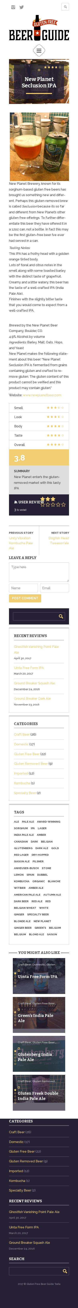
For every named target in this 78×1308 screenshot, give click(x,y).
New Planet (42, 921)
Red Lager (21, 855)
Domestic (21, 744)
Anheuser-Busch (26, 868)
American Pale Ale (27, 894)
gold (55, 848)
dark (34, 841)
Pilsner (38, 861)
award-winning (48, 821)
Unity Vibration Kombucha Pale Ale (21, 543)
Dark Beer (21, 901)
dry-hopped (40, 855)
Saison (52, 934)
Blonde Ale (22, 921)
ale (16, 821)
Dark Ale (41, 848)
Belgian (47, 841)
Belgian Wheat (25, 908)
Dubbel (42, 874)
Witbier (20, 888)
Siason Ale (22, 861)
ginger (19, 914)
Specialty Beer (25, 793)
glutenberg (23, 848)
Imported (21, 773)
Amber (41, 835)
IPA (33, 828)
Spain (30, 874)
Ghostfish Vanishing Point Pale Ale (34, 1212)
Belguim (55, 928)
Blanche (54, 881)
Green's (40, 928)
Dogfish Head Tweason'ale (59, 540)
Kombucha (22, 783)
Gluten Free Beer (27, 754)
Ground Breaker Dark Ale (32, 698)
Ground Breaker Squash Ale (34, 683)
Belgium (20, 934)
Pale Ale (28, 821)
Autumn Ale (52, 894)
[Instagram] (13, 7)
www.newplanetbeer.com (42, 395)
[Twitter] (21, 7)
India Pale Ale (24, 835)
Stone (46, 868)
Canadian (21, 841)
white (43, 908)
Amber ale (36, 888)
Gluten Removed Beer (31, 764)
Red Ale (37, 901)
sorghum (21, 828)
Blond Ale (36, 934)
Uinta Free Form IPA (29, 668)
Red (48, 901)
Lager (42, 828)
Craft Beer (22, 734)
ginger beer (23, 928)
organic (38, 881)
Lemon (19, 874)
